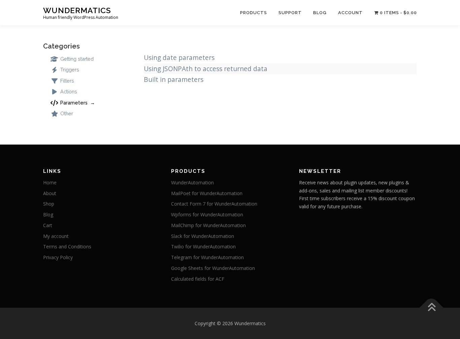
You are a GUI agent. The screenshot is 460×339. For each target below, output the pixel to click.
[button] (445, 9)
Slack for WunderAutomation (202, 236)
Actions (68, 91)
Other (66, 113)
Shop (48, 204)
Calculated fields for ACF (197, 279)
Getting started (76, 59)
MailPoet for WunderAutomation (206, 193)
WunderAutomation (192, 182)
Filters (66, 81)
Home (50, 182)
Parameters (74, 102)
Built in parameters (173, 79)
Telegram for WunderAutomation (207, 257)
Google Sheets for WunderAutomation (213, 268)
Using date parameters (179, 57)
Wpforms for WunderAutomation (207, 214)
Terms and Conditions (67, 246)
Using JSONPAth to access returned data (205, 68)
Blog (48, 214)
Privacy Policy (58, 257)
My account (56, 236)
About (49, 193)
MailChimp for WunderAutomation (208, 225)
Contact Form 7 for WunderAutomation (214, 204)
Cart (47, 225)
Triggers (69, 69)
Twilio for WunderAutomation (203, 246)
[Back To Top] (431, 307)
